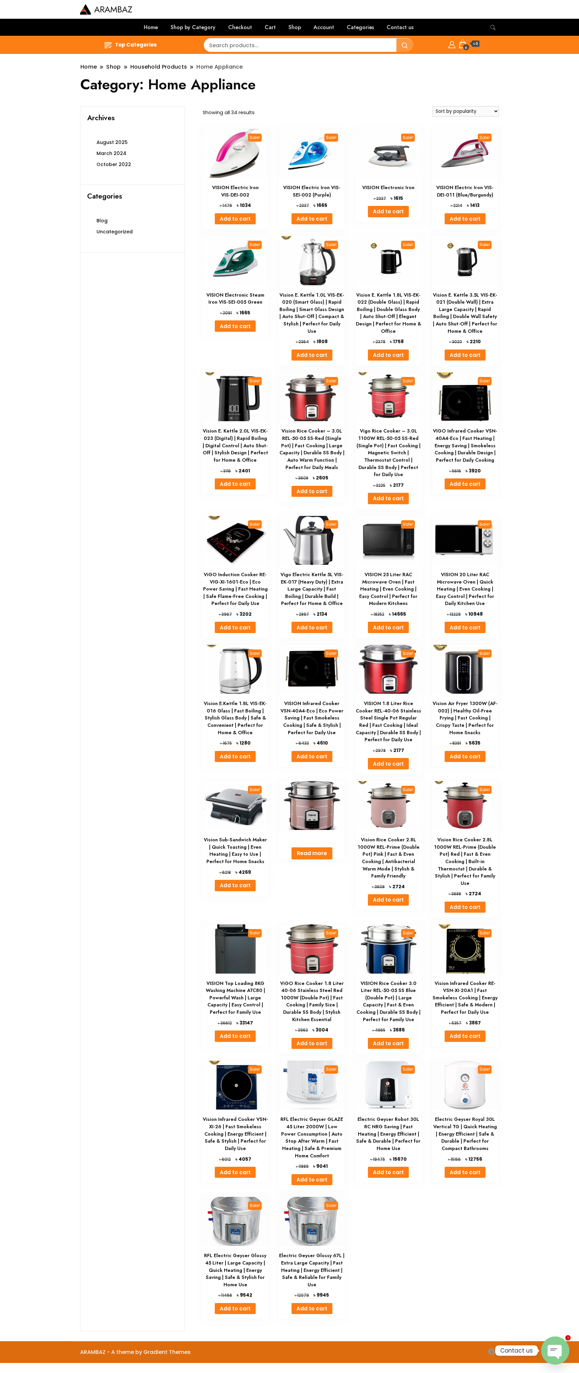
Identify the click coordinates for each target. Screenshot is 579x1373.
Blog (102, 220)
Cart (270, 27)
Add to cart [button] (235, 218)
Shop (294, 27)
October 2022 (113, 164)
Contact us (400, 27)
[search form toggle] (493, 27)
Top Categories (136, 44)
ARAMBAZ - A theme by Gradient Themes (135, 1352)
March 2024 (111, 153)
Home (151, 27)
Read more (312, 853)
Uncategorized (114, 231)
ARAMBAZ (113, 9)
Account (324, 27)
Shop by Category (193, 27)
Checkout (240, 27)
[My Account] (451, 44)
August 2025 (112, 142)
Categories (360, 27)
